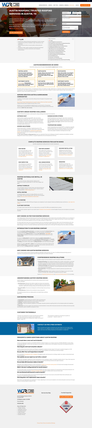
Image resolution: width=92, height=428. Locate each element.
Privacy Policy (40, 423)
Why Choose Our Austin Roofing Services (57, 51)
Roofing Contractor (43, 5)
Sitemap (53, 423)
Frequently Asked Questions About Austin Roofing (59, 59)
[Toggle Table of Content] (72, 39)
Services (50, 5)
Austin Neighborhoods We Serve (55, 41)
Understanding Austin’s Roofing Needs (57, 54)
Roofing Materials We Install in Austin (56, 47)
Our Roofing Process (53, 55)
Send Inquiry (66, 31)
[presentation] (70, 28)
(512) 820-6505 (20, 403)
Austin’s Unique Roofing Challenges (56, 44)
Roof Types (55, 5)
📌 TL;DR (50, 40)
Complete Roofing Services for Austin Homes (58, 46)
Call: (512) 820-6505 (85, 5)
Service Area (71, 5)
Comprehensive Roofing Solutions (56, 52)
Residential (61, 5)
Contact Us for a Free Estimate (56, 58)
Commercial (66, 5)
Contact (77, 5)
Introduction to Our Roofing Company (56, 50)
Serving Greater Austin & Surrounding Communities (59, 43)
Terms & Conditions (47, 423)
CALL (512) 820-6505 (16, 32)
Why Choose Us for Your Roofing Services (57, 48)
